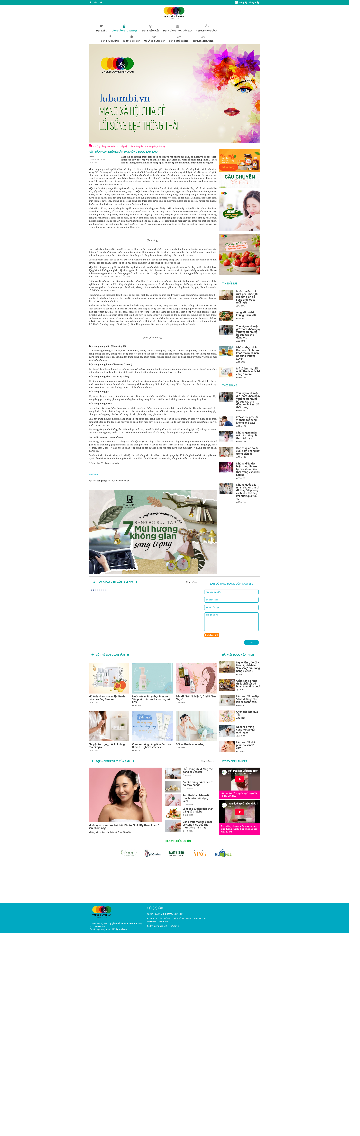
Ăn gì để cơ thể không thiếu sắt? (246, 314)
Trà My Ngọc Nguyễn (108, 462)
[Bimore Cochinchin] (221, 853)
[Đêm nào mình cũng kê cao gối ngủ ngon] (227, 731)
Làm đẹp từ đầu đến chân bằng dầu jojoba (198, 810)
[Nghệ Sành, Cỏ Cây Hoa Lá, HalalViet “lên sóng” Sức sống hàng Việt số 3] (227, 667)
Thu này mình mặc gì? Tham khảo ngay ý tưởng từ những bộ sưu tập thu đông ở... (248, 332)
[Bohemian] (127, 853)
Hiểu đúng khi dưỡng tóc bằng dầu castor (198, 770)
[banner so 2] (239, 254)
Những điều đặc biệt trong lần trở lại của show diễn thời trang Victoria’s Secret (248, 469)
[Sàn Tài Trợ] (150, 853)
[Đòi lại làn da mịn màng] (196, 726)
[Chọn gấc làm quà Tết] (227, 716)
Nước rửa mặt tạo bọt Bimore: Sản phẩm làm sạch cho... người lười (151, 699)
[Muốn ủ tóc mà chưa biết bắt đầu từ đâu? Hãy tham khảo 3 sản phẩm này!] (125, 795)
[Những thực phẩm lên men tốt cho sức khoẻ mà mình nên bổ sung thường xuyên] (227, 351)
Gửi (251, 642)
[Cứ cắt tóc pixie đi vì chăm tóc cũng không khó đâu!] (227, 421)
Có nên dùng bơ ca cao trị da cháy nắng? (198, 783)
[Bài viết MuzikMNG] (239, 168)
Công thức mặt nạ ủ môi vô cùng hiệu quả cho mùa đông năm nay (197, 824)
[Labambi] (174, 13)
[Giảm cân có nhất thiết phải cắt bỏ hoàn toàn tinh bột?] (227, 685)
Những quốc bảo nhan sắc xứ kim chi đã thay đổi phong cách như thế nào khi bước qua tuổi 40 (248, 491)
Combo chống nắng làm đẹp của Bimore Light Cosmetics (151, 746)
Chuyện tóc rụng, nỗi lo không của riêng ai (107, 746)
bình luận (125, 480)
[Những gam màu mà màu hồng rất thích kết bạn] (227, 436)
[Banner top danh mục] (174, 93)
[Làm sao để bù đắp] (227, 700)
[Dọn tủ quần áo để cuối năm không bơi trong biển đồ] (227, 452)
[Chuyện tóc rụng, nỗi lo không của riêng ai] (109, 726)
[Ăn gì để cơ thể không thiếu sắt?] (227, 316)
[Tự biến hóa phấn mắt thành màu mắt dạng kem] (173, 800)
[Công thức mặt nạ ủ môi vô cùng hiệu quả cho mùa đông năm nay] (173, 826)
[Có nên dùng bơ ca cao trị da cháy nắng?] (173, 786)
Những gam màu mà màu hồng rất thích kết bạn (246, 435)
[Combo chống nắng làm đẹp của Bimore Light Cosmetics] (152, 726)
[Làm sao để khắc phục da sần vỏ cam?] (227, 746)
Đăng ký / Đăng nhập (249, 2)
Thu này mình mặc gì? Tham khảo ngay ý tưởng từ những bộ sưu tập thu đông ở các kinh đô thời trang (248, 400)
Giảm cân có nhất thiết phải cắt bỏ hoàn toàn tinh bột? (248, 683)
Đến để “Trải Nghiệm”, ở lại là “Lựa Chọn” (196, 698)
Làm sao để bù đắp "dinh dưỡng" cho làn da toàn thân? (247, 699)
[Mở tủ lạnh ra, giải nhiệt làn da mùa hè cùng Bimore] (227, 372)
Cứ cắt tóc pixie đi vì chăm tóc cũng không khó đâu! (247, 419)
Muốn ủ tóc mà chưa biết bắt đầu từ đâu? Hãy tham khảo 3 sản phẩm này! (124, 826)
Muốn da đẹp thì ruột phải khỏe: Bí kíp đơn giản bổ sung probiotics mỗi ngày (247, 296)
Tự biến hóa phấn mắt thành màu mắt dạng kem (196, 798)
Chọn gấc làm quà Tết (247, 713)
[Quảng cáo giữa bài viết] (153, 532)
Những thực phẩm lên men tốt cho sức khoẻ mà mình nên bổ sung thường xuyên (248, 353)
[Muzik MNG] (174, 853)
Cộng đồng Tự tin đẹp (105, 146)
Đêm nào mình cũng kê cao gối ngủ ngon (245, 729)
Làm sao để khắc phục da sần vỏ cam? (246, 745)
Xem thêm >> (192, 582)
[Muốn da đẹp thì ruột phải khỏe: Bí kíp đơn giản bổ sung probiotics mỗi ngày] (227, 295)
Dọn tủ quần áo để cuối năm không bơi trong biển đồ (248, 450)
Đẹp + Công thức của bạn (113, 761)
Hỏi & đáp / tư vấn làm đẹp (115, 582)
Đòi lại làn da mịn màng (190, 744)
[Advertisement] (174, 883)
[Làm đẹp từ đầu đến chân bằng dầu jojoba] (173, 813)
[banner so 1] (239, 210)
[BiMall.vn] (198, 853)
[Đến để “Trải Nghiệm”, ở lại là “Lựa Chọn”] (196, 678)
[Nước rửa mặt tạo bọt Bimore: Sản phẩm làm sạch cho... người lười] (152, 678)
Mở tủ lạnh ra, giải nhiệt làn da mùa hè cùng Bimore (248, 371)
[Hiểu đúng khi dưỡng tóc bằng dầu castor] (173, 773)
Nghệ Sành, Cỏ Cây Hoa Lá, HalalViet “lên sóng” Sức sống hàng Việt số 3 (248, 667)
